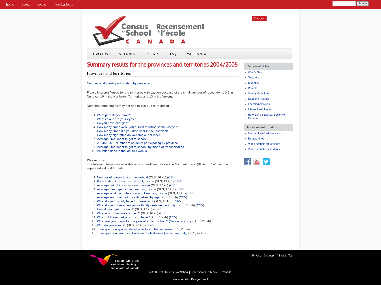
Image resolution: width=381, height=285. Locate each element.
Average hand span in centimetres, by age (126, 189)
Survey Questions (258, 93)
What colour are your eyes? (116, 119)
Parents (152, 54)
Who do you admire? (111, 225)
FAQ (173, 54)
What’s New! (255, 72)
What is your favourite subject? (118, 213)
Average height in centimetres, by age (123, 185)
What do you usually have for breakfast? (125, 201)
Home (10, 4)
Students (127, 54)
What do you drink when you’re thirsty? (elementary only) (137, 205)
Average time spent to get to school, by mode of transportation (140, 147)
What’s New (197, 54)
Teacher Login (64, 4)
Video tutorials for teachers (264, 143)
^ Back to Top (285, 255)
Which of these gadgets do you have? (123, 217)
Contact (42, 4)
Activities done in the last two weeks (122, 151)
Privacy (256, 255)
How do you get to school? (115, 209)
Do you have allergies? (113, 123)
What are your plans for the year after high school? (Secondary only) (145, 221)
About (26, 4)
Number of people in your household (122, 177)
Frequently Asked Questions (265, 133)
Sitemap (269, 255)
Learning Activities (259, 104)
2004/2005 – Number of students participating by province (137, 143)
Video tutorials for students (264, 149)
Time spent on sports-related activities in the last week (134, 229)
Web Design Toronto (197, 279)
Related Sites (256, 138)
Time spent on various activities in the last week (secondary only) (142, 233)
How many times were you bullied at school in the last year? (138, 127)
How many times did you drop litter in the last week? (133, 131)
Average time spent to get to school (121, 139)
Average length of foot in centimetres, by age (128, 197)
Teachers (100, 54)
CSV (171, 177)
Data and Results (258, 98)
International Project (260, 109)
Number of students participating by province (118, 83)
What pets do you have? (114, 115)
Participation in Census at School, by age (125, 181)
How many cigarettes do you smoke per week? (129, 135)
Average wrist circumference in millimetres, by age (132, 193)
